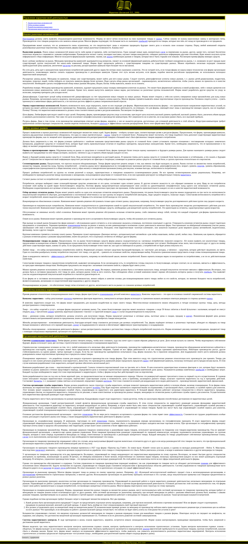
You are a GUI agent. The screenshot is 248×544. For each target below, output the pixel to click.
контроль (68, 298)
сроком (51, 312)
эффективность (58, 256)
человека (96, 387)
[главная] (124, 10)
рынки (159, 39)
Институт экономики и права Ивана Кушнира (120, 543)
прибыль (208, 272)
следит (76, 325)
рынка (209, 298)
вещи (97, 270)
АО (136, 472)
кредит (189, 316)
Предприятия (28, 39)
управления (87, 414)
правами (204, 463)
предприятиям (29, 474)
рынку (146, 361)
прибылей (143, 41)
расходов (67, 65)
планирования (74, 225)
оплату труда (60, 468)
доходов (200, 166)
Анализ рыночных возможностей (40, 23)
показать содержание (30, 537)
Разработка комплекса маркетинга (40, 27)
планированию (106, 294)
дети (32, 312)
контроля (107, 381)
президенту (40, 450)
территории (102, 421)
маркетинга (186, 175)
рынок (107, 135)
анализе (146, 529)
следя (162, 52)
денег (114, 312)
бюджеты (38, 381)
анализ (110, 57)
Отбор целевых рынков (36, 25)
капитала (103, 123)
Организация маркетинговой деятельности (43, 29)
